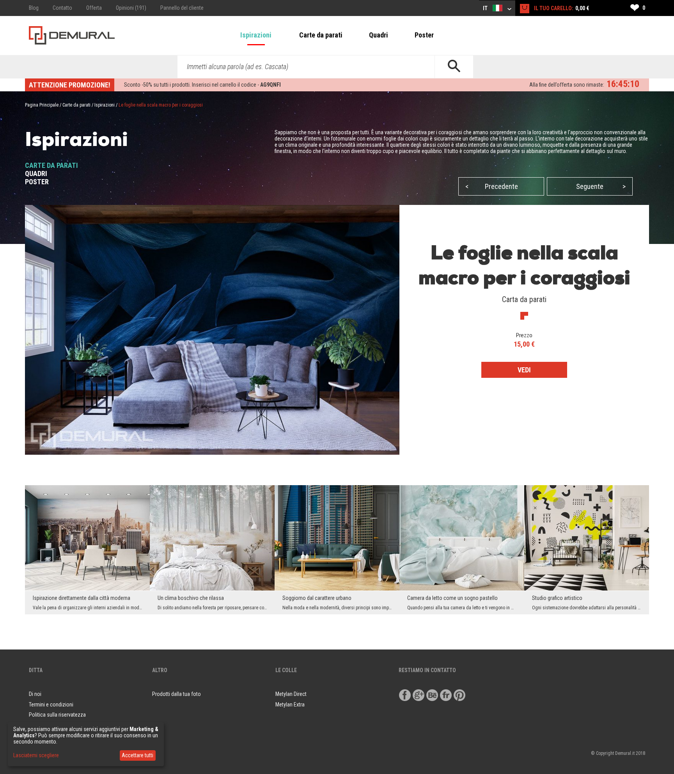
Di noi (35, 694)
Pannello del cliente (182, 8)
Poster (424, 35)
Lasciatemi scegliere (36, 755)
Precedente (491, 186)
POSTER (37, 182)
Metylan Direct (291, 694)
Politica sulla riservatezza (57, 715)
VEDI (524, 370)
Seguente (601, 186)
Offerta (94, 8)
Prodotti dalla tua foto (176, 694)
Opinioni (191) (131, 8)
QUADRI (36, 173)
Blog (34, 8)
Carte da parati (320, 35)
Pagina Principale (42, 105)
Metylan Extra (290, 704)
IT (486, 8)
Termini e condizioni (51, 704)
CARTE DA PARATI (51, 165)
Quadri (378, 35)
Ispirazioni (255, 35)
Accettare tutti (137, 755)
